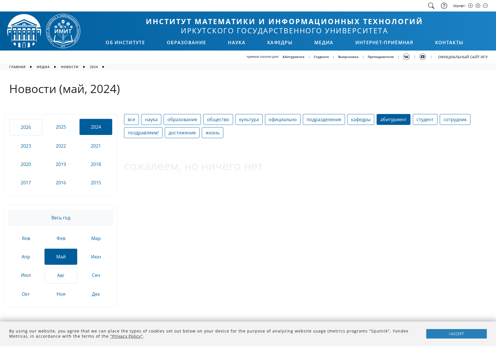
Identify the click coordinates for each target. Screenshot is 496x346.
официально (283, 119)
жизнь (213, 132)
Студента (321, 57)
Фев (61, 238)
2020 (26, 164)
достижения (182, 132)
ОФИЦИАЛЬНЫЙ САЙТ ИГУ (463, 56)
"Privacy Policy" (126, 336)
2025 (61, 127)
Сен (96, 275)
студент (425, 119)
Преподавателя (381, 57)
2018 (96, 164)
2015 (96, 182)
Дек (96, 294)
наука (151, 119)
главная (17, 67)
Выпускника (348, 57)
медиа (43, 67)
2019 (61, 164)
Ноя (61, 294)
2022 (61, 146)
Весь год (60, 217)
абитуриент (393, 119)
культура (249, 119)
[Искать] (431, 6)
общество (218, 119)
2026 (26, 127)
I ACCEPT (456, 333)
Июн (96, 257)
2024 (94, 67)
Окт (26, 294)
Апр (26, 257)
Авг (61, 275)
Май (61, 257)
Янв (26, 238)
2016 (61, 182)
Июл (26, 275)
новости (70, 67)
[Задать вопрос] (443, 6)
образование (182, 119)
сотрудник (455, 119)
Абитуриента (293, 57)
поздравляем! (143, 132)
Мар (96, 238)
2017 (26, 182)
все (131, 119)
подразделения (324, 119)
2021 (96, 146)
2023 (26, 146)
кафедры (361, 119)
